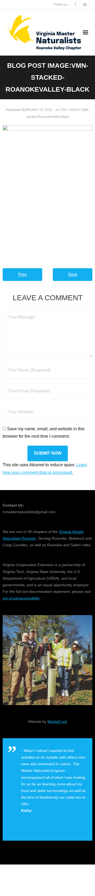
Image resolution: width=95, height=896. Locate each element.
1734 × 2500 (68, 110)
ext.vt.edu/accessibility (21, 598)
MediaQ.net (57, 721)
